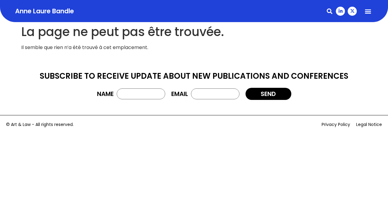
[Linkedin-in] (340, 11)
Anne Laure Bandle (44, 11)
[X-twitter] (352, 11)
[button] (329, 11)
